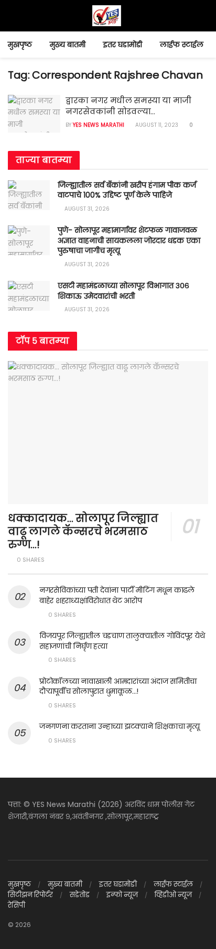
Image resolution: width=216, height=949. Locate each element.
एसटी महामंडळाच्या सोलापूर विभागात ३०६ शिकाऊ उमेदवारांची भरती (123, 290)
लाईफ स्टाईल (181, 44)
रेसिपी (16, 905)
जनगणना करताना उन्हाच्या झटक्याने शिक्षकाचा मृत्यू (119, 726)
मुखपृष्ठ (20, 44)
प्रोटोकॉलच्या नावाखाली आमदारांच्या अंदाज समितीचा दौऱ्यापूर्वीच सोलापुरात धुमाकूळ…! (118, 686)
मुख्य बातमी (67, 44)
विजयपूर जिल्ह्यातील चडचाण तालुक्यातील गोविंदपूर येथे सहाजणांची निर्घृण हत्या (121, 640)
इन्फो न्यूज (122, 895)
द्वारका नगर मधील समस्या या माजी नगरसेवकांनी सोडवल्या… (128, 106)
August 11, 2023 (156, 125)
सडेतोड (80, 895)
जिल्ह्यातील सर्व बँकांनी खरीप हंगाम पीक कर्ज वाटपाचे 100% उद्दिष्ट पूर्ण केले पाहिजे (127, 190)
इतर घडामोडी (122, 44)
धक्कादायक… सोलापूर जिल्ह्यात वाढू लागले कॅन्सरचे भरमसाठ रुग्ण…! (83, 531)
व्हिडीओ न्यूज (173, 895)
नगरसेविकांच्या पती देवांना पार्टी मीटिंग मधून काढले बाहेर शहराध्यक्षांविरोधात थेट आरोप (117, 595)
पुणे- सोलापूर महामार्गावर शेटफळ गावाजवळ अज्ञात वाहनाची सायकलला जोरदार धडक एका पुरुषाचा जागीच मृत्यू (129, 240)
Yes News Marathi (98, 125)
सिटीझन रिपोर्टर (30, 895)
